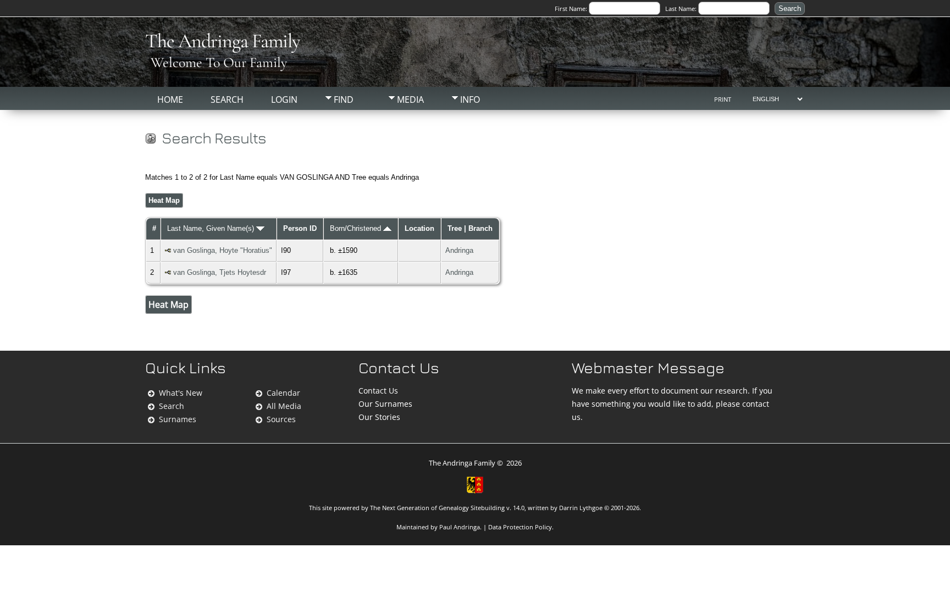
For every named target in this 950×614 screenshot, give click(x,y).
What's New (180, 393)
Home (170, 99)
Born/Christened (356, 228)
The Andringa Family (222, 41)
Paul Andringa (459, 527)
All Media (284, 406)
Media (410, 99)
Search (227, 99)
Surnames (177, 419)
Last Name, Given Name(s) (211, 228)
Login (284, 99)
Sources (281, 419)
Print (722, 99)
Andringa (459, 250)
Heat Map (164, 200)
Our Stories (379, 417)
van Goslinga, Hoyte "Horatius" (222, 250)
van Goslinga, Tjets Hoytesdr (219, 272)
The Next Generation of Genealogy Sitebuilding (437, 508)
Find (344, 99)
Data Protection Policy (520, 527)
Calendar (283, 393)
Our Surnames (385, 404)
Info (470, 99)
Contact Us (378, 390)
